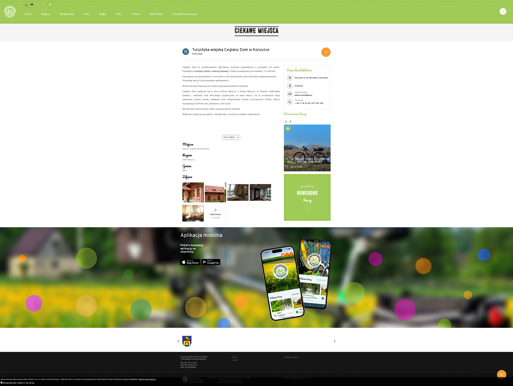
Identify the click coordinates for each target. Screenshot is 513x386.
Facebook (299, 86)
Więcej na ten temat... (148, 379)
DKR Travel (156, 14)
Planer (136, 14)
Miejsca (45, 14)
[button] (286, 122)
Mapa (103, 14)
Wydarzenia (67, 14)
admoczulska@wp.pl (303, 95)
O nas (28, 14)
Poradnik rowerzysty (185, 14)
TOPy (119, 14)
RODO (235, 360)
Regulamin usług (291, 357)
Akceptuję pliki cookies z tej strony (18, 383)
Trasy (86, 14)
